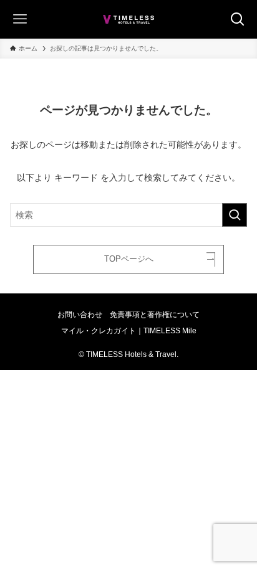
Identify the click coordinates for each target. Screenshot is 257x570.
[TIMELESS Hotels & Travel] (128, 19)
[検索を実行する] (234, 215)
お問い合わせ (79, 314)
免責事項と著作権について (155, 314)
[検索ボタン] (242, 19)
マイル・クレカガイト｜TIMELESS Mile (128, 330)
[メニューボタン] (15, 19)
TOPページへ (128, 259)
